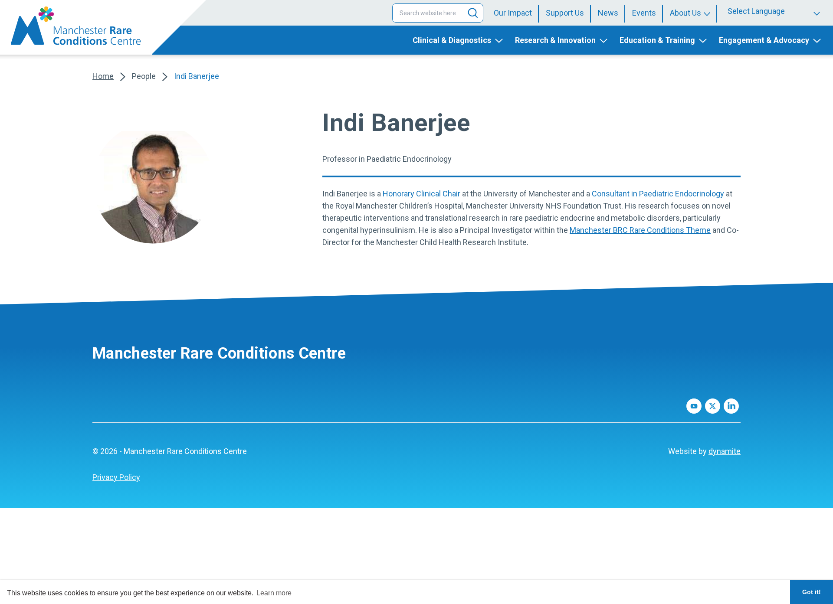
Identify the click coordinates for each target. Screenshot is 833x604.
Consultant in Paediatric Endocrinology (658, 193)
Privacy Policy (116, 477)
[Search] (472, 13)
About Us (685, 12)
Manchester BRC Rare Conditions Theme (640, 230)
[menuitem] (516, 13)
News (608, 12)
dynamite (724, 451)
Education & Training (657, 40)
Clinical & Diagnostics (452, 40)
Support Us (565, 12)
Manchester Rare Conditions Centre (219, 353)
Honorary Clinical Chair (421, 193)
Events (644, 12)
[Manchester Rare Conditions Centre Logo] (76, 26)
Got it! (811, 591)
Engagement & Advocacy (764, 40)
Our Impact (513, 12)
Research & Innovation (555, 40)
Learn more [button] (274, 593)
